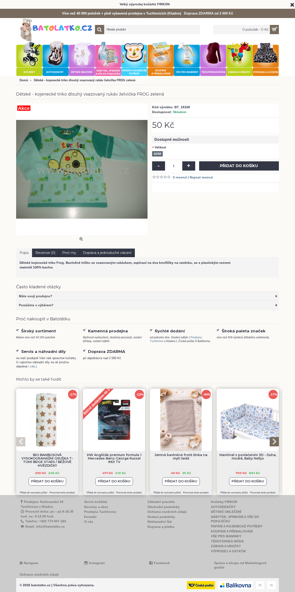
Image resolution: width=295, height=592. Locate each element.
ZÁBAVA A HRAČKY (226, 546)
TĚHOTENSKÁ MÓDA (227, 541)
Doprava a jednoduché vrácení (107, 253)
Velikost (160, 147)
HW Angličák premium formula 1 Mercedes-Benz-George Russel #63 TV (114, 458)
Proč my (69, 253)
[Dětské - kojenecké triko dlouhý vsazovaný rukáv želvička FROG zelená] (82, 169)
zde (32, 366)
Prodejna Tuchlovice (100, 512)
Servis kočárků (95, 502)
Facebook (162, 563)
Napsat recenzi (201, 177)
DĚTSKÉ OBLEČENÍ (226, 512)
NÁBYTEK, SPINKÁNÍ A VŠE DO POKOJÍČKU (235, 519)
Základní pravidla (161, 502)
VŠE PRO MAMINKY (226, 536)
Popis (24, 253)
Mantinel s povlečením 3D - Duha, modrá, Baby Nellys (247, 456)
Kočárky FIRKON (224, 502)
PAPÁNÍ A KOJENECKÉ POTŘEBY (237, 526)
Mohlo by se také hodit (38, 379)
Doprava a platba (161, 527)
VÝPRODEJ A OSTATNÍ (228, 551)
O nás (88, 521)
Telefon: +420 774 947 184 (45, 521)
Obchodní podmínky (164, 507)
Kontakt (90, 517)
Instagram (97, 563)
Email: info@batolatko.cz (45, 526)
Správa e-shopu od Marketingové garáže (240, 565)
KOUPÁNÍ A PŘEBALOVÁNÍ (232, 531)
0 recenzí (180, 177)
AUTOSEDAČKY (223, 507)
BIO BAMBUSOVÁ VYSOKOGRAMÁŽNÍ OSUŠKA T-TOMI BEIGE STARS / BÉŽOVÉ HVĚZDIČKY (47, 460)
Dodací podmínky (161, 517)
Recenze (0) (45, 253)
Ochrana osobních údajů (167, 512)
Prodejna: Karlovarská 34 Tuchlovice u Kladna (42, 504)
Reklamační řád (160, 521)
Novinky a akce (96, 507)
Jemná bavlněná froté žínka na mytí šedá (181, 456)
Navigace (31, 563)
